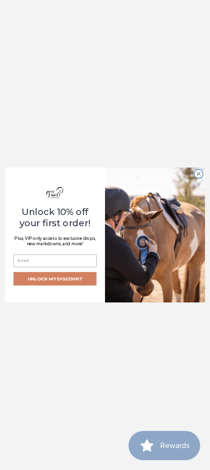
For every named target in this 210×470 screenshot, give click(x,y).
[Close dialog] (198, 174)
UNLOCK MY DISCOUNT (55, 278)
